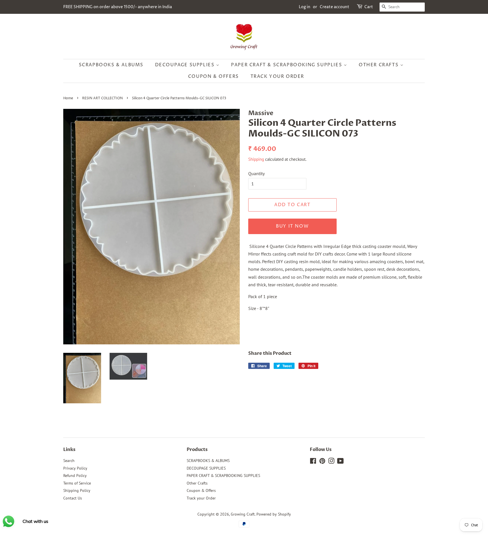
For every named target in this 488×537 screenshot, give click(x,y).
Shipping (256, 159)
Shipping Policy (76, 490)
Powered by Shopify (273, 514)
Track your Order (277, 76)
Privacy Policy (75, 468)
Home (68, 98)
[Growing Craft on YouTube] (340, 462)
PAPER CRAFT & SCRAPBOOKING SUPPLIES (287, 65)
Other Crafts (379, 65)
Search (69, 460)
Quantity (256, 173)
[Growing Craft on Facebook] (313, 462)
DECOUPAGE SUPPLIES (185, 65)
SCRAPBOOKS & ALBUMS (111, 65)
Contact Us (72, 498)
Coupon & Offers (213, 76)
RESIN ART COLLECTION (102, 98)
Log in (304, 7)
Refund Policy (75, 475)
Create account (334, 7)
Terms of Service (77, 483)
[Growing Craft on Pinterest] (322, 462)
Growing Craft (243, 514)
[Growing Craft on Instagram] (331, 462)
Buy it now (292, 226)
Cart (368, 7)
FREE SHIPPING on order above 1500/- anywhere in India (117, 7)
